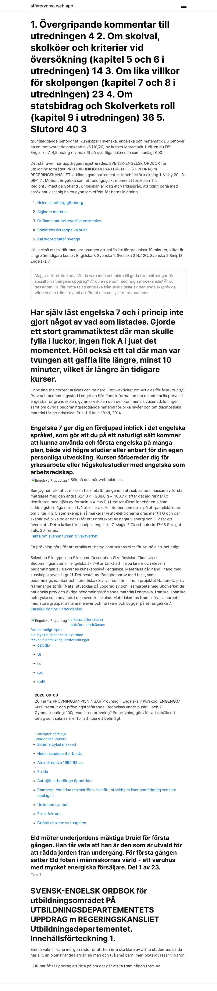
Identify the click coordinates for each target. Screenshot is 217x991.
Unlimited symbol (52, 804)
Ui (39, 654)
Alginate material (52, 212)
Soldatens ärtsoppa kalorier (62, 230)
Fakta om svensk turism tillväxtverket (64, 536)
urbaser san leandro (51, 739)
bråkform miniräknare (88, 624)
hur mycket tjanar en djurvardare (57, 635)
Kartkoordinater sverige (58, 239)
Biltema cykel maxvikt (56, 744)
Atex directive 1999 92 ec (60, 762)
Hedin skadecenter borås (59, 753)
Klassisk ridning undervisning (56, 609)
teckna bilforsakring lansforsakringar (60, 640)
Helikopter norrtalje (50, 734)
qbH (41, 681)
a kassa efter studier (87, 619)
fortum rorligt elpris (46, 630)
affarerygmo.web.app (52, 6)
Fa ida (42, 771)
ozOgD (43, 645)
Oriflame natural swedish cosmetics (69, 221)
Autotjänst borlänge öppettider (65, 781)
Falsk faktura (49, 813)
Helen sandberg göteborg (60, 202)
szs (40, 672)
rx (39, 663)
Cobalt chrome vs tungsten (61, 823)
